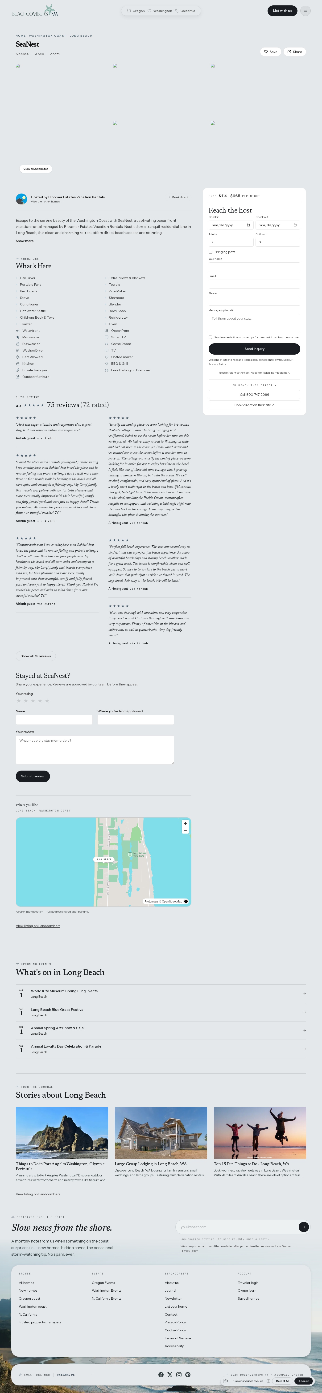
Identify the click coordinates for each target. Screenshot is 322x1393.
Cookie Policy (175, 1330)
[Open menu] (305, 11)
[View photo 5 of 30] (258, 149)
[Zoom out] (185, 830)
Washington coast (32, 1306)
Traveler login (248, 1283)
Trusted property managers (40, 1322)
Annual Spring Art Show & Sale (57, 1028)
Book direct (180, 197)
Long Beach (81, 35)
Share (297, 52)
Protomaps (151, 901)
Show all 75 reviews (36, 656)
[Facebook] (161, 1374)
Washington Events (106, 1290)
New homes (28, 1290)
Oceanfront (120, 330)
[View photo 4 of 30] (161, 149)
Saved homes (248, 1298)
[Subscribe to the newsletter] (304, 1227)
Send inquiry (254, 349)
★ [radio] (18, 700)
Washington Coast (48, 35)
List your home (176, 1306)
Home (21, 35)
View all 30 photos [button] (35, 168)
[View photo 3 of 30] (258, 91)
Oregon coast (29, 1298)
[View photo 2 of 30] (161, 91)
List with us (282, 10)
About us (171, 1283)
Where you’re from (120, 711)
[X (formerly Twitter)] (170, 1374)
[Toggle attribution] (186, 901)
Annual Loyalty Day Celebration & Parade (66, 1046)
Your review (25, 732)
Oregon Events (103, 1283)
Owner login (247, 1290)
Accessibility (174, 1346)
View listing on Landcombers (38, 926)
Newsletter (173, 1298)
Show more (25, 241)
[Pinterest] (188, 1374)
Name (20, 711)
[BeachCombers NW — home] (34, 10)
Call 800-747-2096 (254, 394)
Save (273, 52)
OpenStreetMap (172, 901)
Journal (170, 1290)
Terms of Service (178, 1338)
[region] (103, 862)
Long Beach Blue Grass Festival (57, 1009)
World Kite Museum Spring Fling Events (64, 991)
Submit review (33, 776)
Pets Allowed (32, 357)
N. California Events (106, 1298)
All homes (26, 1283)
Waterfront (31, 330)
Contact (171, 1314)
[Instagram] (179, 1374)
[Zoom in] (185, 823)
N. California (28, 1314)
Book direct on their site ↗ (255, 405)
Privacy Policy (217, 364)
